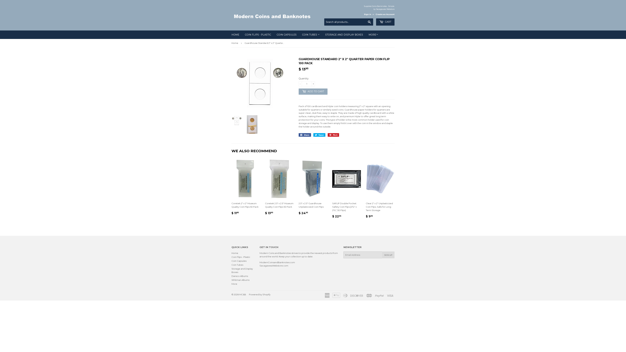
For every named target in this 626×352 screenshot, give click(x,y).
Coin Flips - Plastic (258, 34)
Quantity (304, 78)
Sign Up (388, 255)
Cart (387, 21)
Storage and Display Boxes (344, 34)
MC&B (242, 294)
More (372, 34)
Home (235, 34)
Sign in (367, 14)
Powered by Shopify (259, 294)
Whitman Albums (240, 280)
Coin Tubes (310, 34)
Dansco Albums (239, 276)
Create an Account (385, 14)
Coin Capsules (287, 34)
